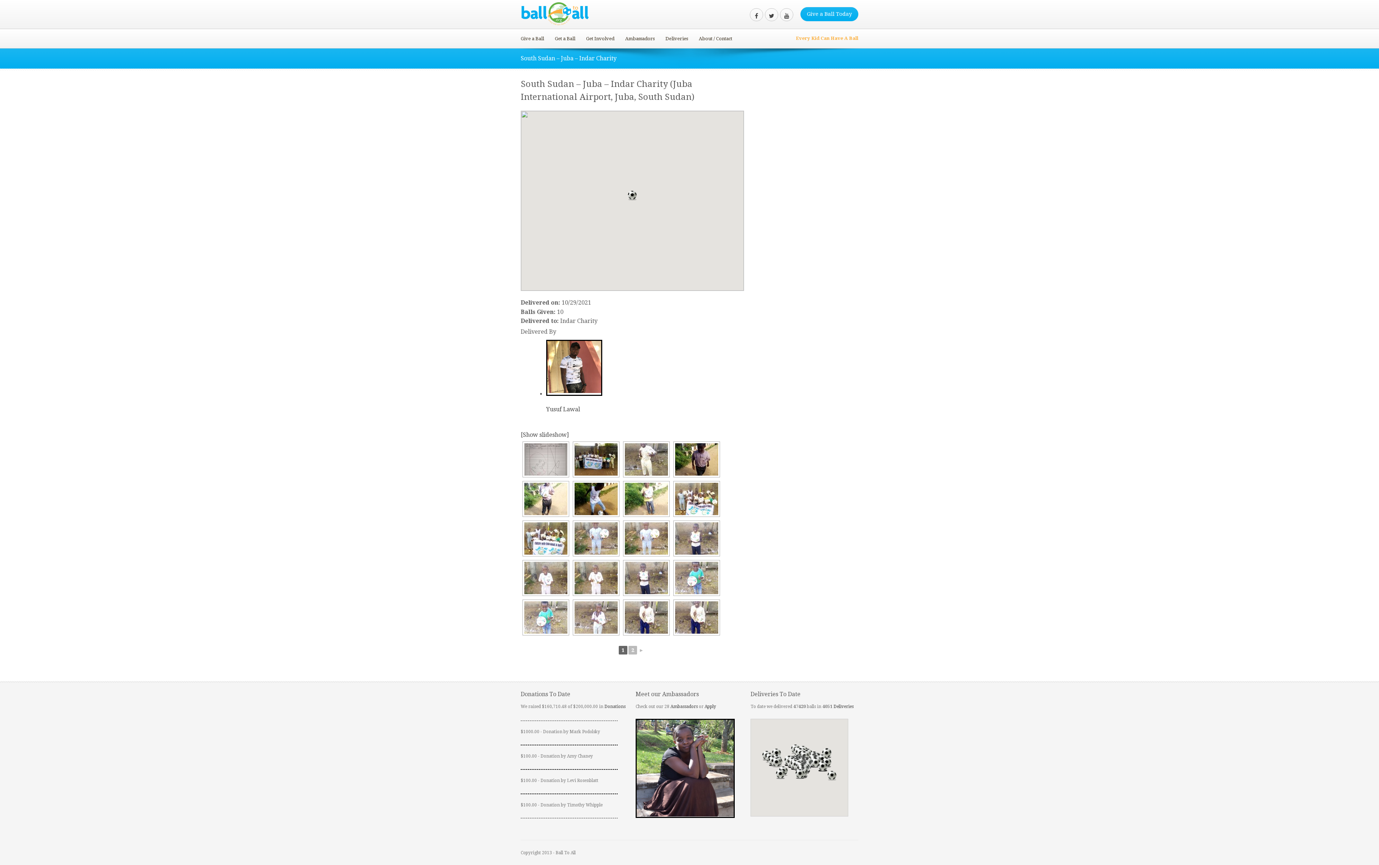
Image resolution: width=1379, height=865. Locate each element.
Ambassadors (640, 38)
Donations (615, 706)
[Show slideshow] (545, 434)
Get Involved (600, 38)
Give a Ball (532, 38)
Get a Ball (565, 38)
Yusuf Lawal (563, 409)
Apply (710, 706)
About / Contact (715, 38)
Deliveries (676, 38)
